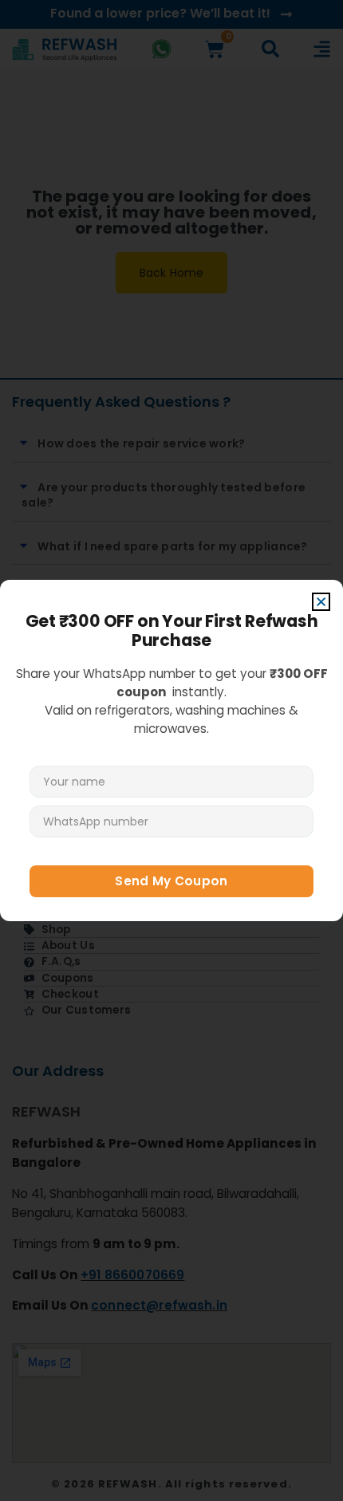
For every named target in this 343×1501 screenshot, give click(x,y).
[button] (321, 602)
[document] (171, 750)
